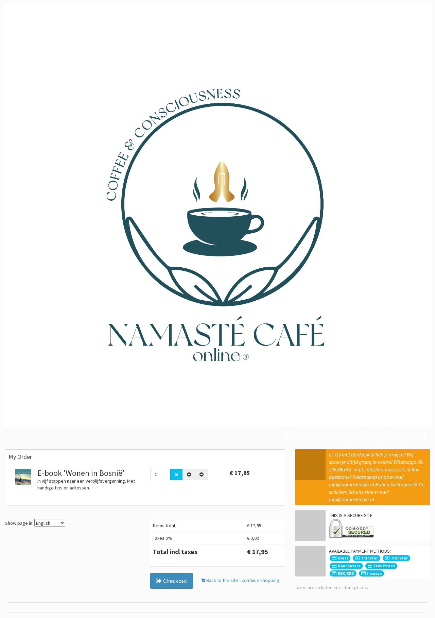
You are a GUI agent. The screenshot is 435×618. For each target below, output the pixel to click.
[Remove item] (176, 474)
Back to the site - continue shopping (242, 580)
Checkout (174, 581)
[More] (188, 474)
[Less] (201, 474)
